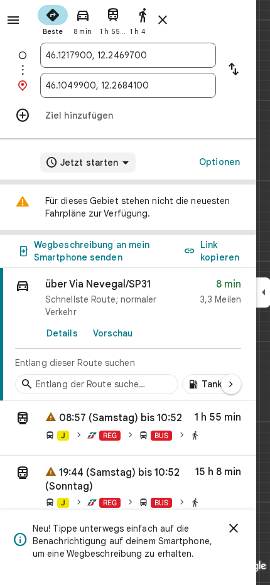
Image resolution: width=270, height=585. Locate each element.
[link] (128, 334)
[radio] (53, 19)
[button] (128, 428)
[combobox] (128, 55)
